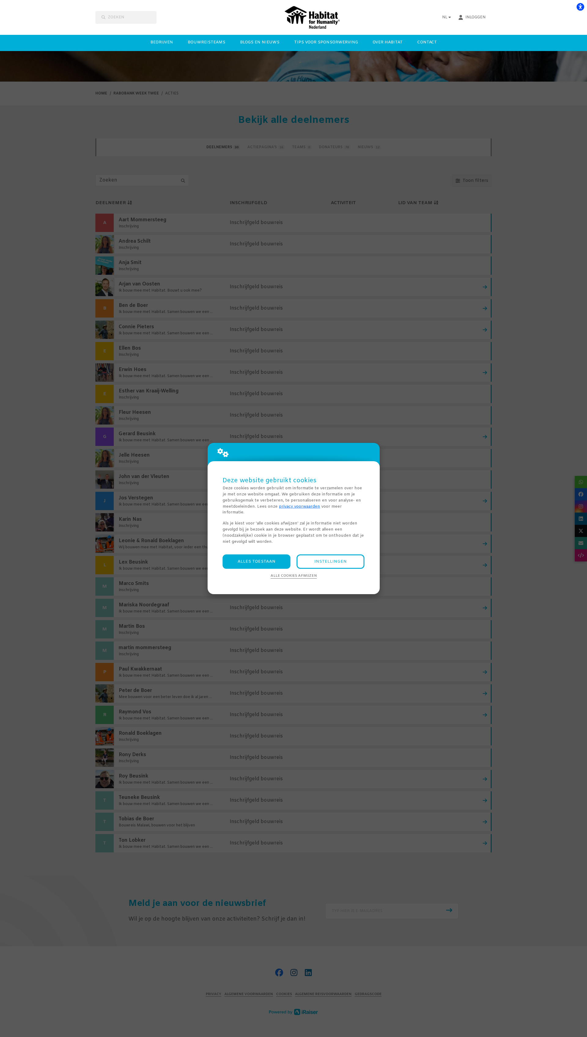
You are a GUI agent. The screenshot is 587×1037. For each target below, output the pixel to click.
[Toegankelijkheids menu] (580, 6)
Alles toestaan (256, 561)
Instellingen (330, 561)
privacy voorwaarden (299, 506)
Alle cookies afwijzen (294, 575)
